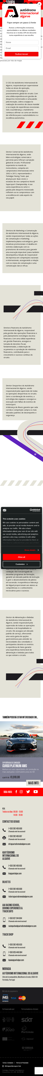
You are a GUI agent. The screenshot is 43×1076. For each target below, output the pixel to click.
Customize (20, 564)
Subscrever (21, 54)
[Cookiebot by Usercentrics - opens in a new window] (30, 510)
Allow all (21, 557)
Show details (29, 550)
